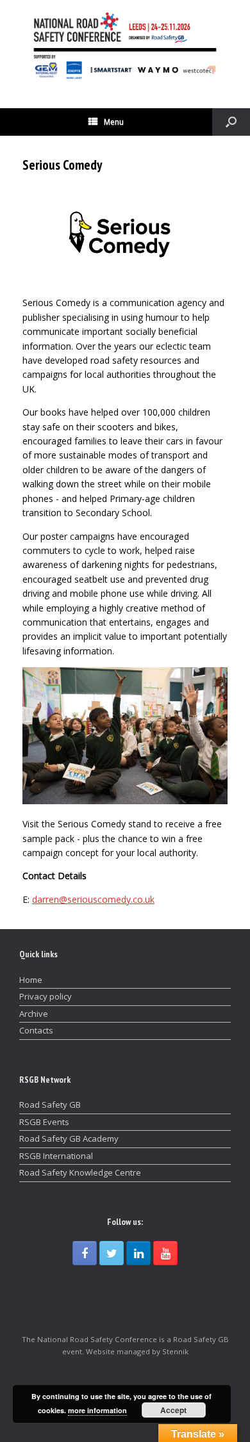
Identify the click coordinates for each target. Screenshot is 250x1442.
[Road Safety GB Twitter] (111, 1253)
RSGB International (56, 1156)
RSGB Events (44, 1122)
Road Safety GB (50, 1104)
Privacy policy (45, 996)
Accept (173, 1410)
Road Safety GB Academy (69, 1138)
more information (97, 1410)
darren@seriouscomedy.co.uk (93, 899)
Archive (33, 1013)
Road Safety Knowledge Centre (80, 1172)
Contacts (36, 1030)
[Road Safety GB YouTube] (165, 1253)
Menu (114, 122)
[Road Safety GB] (125, 44)
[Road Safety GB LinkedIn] (138, 1253)
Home (30, 979)
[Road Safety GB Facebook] (84, 1253)
